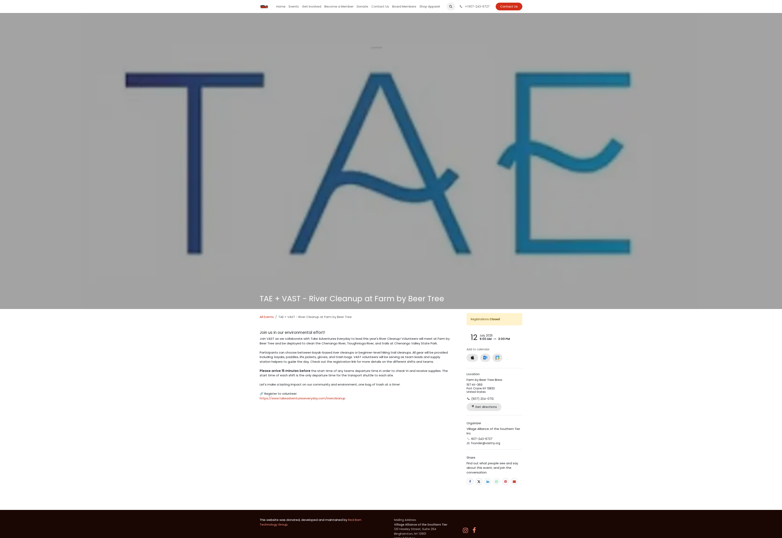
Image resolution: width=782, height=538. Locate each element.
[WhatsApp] (496, 481)
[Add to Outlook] (485, 358)
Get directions (485, 407)
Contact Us (509, 6)
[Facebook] (470, 481)
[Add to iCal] (472, 358)
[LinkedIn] (487, 481)
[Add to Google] (497, 358)
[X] (479, 481)
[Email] (514, 481)
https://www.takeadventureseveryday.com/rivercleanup (302, 398)
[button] (451, 6)
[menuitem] (281, 7)
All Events (267, 317)
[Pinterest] (505, 481)
